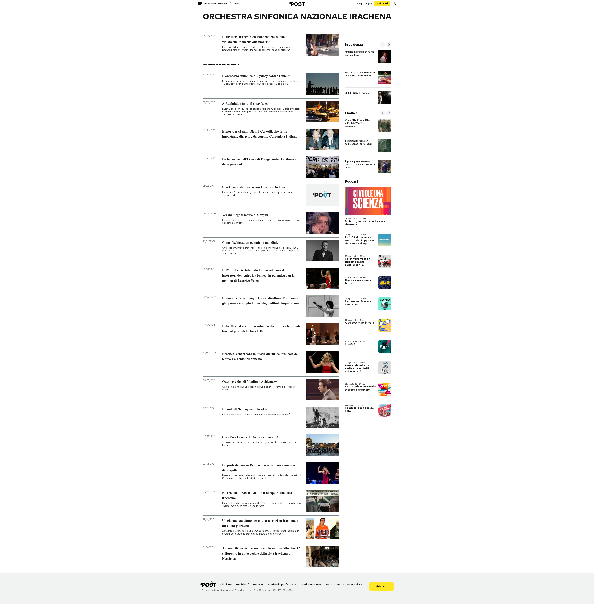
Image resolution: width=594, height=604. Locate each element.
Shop (360, 3)
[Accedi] (394, 3)
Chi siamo (226, 584)
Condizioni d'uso (310, 584)
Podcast (222, 3)
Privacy (258, 584)
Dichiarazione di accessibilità (343, 584)
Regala (368, 3)
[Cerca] (231, 3)
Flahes (351, 113)
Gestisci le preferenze (281, 584)
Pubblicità (242, 584)
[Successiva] (388, 44)
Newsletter (210, 3)
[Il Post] (297, 3)
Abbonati (382, 3)
